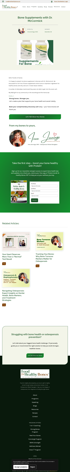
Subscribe (34, 200)
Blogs (35, 406)
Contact (35, 416)
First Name (33, 183)
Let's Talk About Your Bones (35, 117)
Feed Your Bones (35, 435)
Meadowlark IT (53, 471)
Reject (32, 467)
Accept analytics (21, 467)
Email (32, 193)
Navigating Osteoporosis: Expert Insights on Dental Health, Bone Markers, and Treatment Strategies (13, 295)
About (35, 395)
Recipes (35, 413)
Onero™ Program (35, 450)
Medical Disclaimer (35, 459)
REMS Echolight (35, 443)
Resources (35, 409)
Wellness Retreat (35, 446)
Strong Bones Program (35, 430)
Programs (35, 399)
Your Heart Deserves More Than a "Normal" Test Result (12, 256)
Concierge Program (35, 439)
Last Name (33, 188)
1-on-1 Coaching (35, 425)
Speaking (35, 402)
